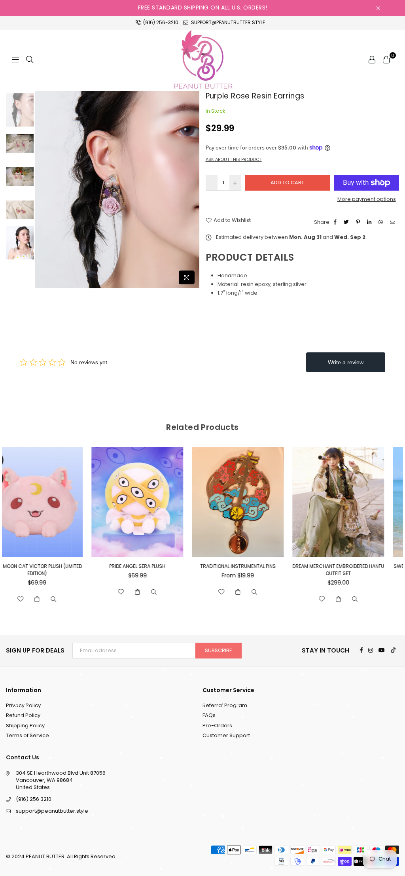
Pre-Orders (217, 725)
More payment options (366, 199)
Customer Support (226, 735)
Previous (42, 190)
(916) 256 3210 (33, 799)
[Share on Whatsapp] (382, 222)
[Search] (30, 59)
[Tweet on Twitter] (347, 222)
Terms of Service (27, 735)
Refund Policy (23, 715)
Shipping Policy (25, 725)
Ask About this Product (234, 160)
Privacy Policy (23, 705)
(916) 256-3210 (160, 22)
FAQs (209, 715)
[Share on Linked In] (370, 222)
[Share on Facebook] (336, 222)
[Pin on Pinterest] (359, 222)
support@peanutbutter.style (227, 22)
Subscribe (218, 650)
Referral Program (224, 705)
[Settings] (372, 59)
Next (193, 190)
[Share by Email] (393, 222)
